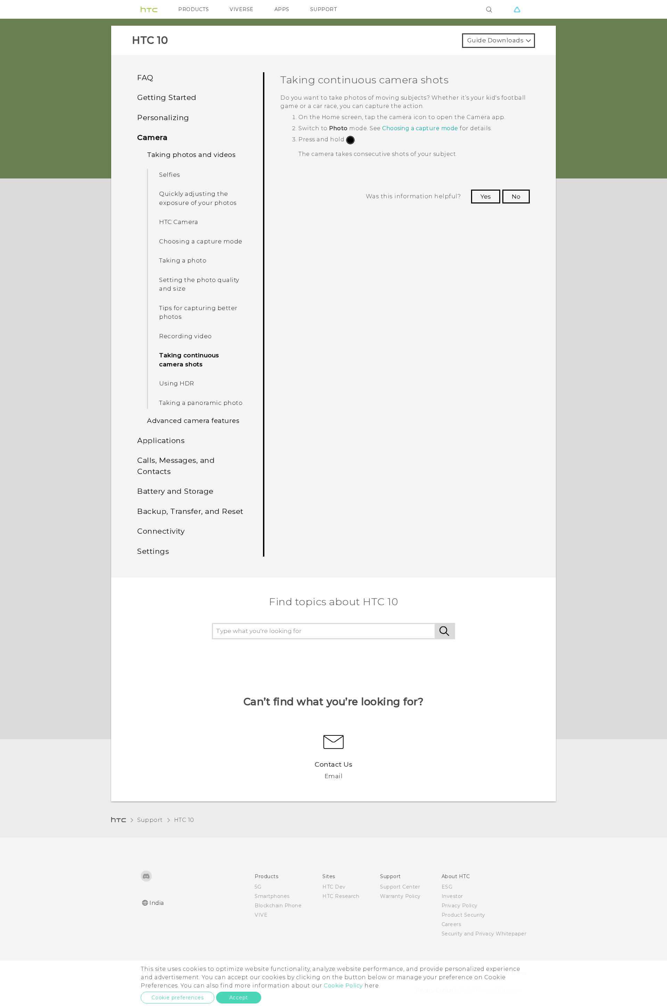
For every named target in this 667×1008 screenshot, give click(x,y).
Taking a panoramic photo (200, 402)
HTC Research (340, 896)
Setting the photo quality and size (199, 284)
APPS (281, 9)
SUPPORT (323, 9)
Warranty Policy (400, 896)
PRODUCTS (193, 9)
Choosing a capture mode (200, 241)
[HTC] (149, 9)
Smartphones (272, 896)
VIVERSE (242, 9)
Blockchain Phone (278, 905)
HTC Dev (334, 887)
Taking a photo (182, 260)
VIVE (261, 915)
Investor (452, 896)
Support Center (400, 887)
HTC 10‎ (184, 820)
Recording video (185, 336)
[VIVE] (517, 9)
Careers (451, 924)
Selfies (169, 174)
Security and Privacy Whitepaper (484, 934)
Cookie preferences (177, 997)
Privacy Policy (460, 905)
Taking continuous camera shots (189, 360)
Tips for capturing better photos (198, 312)
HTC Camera (178, 221)
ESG (447, 887)
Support (150, 820)
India (156, 903)
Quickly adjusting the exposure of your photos (198, 198)
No (516, 196)
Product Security (463, 915)
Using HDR (176, 383)
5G (258, 887)
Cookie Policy (343, 985)
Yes (485, 196)
